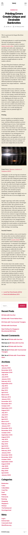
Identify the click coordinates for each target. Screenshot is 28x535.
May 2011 (4, 417)
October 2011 (5, 406)
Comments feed (6, 523)
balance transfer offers (7, 46)
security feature (15, 240)
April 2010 (4, 446)
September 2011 (6, 408)
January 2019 (5, 379)
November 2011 (6, 403)
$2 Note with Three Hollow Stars (11, 318)
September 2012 (6, 383)
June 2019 (4, 377)
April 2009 (4, 473)
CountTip (4, 490)
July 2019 (4, 374)
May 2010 (4, 444)
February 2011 (6, 424)
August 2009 (5, 464)
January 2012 (5, 399)
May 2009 (4, 470)
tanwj (14, 3)
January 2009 (6, 475)
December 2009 (6, 455)
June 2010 (4, 441)
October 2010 (5, 432)
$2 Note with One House (9, 325)
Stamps (3, 506)
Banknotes (14, 9)
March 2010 (5, 448)
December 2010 (6, 428)
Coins (3, 485)
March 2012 (5, 395)
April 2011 (4, 419)
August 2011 (5, 410)
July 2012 (4, 386)
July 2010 (4, 439)
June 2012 (4, 388)
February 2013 (6, 381)
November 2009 (6, 457)
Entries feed (5, 521)
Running (4, 499)
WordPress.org (6, 525)
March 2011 (5, 421)
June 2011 (4, 415)
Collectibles (5, 488)
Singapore (4, 503)
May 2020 (4, 365)
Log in (3, 518)
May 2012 (4, 390)
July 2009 (4, 466)
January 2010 (6, 453)
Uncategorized (6, 510)
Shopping (4, 501)
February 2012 (6, 397)
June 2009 (5, 468)
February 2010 (6, 450)
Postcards (4, 497)
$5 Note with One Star (8, 315)
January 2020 (6, 368)
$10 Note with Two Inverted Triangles (13, 322)
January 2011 (5, 426)
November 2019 (6, 370)
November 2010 (6, 430)
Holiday (3, 494)
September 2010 (6, 435)
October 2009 (6, 459)
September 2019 (6, 372)
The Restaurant (6, 508)
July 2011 (4, 412)
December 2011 (6, 401)
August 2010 (5, 437)
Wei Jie (9, 26)
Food (3, 492)
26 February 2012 (19, 26)
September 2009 (7, 461)
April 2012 (4, 392)
